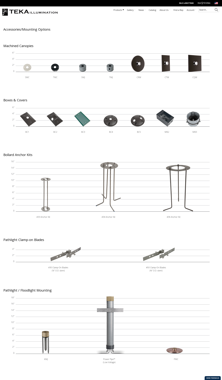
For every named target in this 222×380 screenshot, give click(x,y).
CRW (139, 77)
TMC (55, 77)
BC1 (27, 132)
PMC (176, 359)
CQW (194, 77)
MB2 (167, 132)
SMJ (83, 77)
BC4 (111, 132)
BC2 (55, 132)
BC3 (83, 132)
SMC (27, 77)
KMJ (46, 359)
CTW (167, 77)
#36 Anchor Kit (173, 217)
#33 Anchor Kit (43, 217)
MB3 (194, 132)
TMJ (111, 77)
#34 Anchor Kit (108, 217)
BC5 (139, 132)
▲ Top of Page (11, 378)
